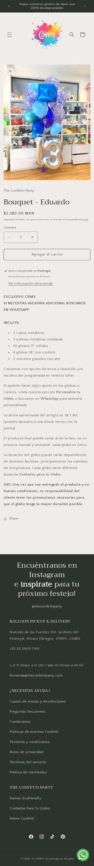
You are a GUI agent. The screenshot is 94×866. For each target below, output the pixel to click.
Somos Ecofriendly (26, 798)
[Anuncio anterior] (9, 6)
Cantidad (10, 227)
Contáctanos (20, 722)
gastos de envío (40, 219)
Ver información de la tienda (30, 284)
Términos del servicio (28, 762)
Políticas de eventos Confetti (34, 732)
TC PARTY (38, 858)
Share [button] (13, 519)
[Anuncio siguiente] (85, 6)
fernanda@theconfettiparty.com (36, 675)
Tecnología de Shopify (59, 858)
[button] (9, 34)
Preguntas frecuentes (28, 712)
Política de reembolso (28, 772)
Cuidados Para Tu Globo (30, 808)
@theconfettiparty (47, 606)
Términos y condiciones (30, 742)
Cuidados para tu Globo (39, 474)
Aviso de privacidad (26, 752)
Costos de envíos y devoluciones (38, 701)
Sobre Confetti (22, 818)
